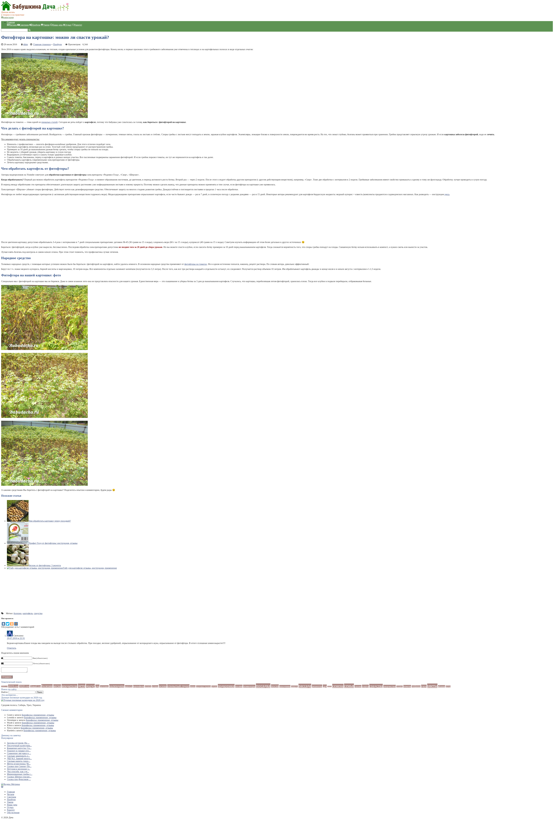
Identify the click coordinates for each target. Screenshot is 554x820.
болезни (17, 613)
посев (275, 686)
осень (163, 686)
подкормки (226, 686)
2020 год (24, 686)
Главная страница (42, 44)
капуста (129, 686)
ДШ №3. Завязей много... (19, 758)
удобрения (416, 686)
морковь (148, 686)
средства (38, 613)
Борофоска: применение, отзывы (38, 715)
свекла (329, 686)
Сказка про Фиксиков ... (19, 779)
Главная (11, 22)
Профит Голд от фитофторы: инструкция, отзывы (53, 543)
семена (338, 686)
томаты (407, 686)
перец (192, 686)
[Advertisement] (87, 218)
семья (349, 686)
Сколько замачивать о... (18, 756)
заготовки (104, 686)
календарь (116, 686)
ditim (25, 44)
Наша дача (57, 25)
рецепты (317, 686)
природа (294, 687)
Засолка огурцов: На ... (18, 743)
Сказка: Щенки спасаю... (19, 777)
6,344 (85, 44)
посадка (263, 685)
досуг (90, 686)
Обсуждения (13, 812)
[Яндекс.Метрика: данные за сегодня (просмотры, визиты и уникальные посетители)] (10, 784)
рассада (304, 686)
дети (81, 686)
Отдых (68, 25)
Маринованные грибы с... (19, 774)
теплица (399, 687)
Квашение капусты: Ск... (19, 748)
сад (325, 686)
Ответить (11, 648)
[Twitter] (7, 624)
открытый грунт (178, 686)
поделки (214, 687)
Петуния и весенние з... (18, 769)
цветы (432, 686)
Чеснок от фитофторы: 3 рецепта (45, 565)
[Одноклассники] (12, 624)
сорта (365, 686)
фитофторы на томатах (195, 264)
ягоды (448, 687)
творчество (389, 686)
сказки (357, 686)
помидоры (249, 686)
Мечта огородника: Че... (19, 764)
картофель (28, 613)
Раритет (78, 25)
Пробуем (36, 25)
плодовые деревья (203, 686)
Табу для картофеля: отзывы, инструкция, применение (90, 568)
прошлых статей (49, 122)
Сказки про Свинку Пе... (19, 766)
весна (57, 686)
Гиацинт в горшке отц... (19, 751)
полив (239, 686)
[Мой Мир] (16, 624)
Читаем (13, 25)
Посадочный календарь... (19, 745)
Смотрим (24, 25)
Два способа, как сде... (18, 771)
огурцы (155, 686)
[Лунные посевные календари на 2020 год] (22, 700)
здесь (446, 194)
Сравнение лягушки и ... (19, 753)
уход (424, 686)
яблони (441, 686)
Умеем (46, 25)
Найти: (4, 692)
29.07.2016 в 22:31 (16, 638)
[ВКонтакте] (3, 624)
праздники (284, 686)
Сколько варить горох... (18, 761)
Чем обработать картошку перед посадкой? (50, 521)
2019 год (13, 686)
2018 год (4, 686)
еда (97, 686)
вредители (69, 686)
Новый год (35, 686)
